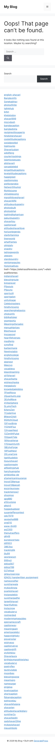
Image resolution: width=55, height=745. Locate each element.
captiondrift (10, 649)
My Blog (10, 7)
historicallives (11, 266)
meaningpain (11, 629)
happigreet (9, 177)
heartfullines (10, 604)
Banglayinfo (10, 98)
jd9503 (8, 543)
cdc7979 (8, 515)
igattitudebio (11, 457)
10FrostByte (10, 423)
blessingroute (11, 279)
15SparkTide (10, 437)
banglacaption (11, 125)
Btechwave (10, 331)
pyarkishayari (11, 591)
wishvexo (9, 642)
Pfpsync (8, 290)
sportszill (9, 293)
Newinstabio (10, 351)
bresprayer (10, 283)
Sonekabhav (10, 101)
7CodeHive (10, 413)
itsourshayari (11, 461)
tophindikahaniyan (14, 214)
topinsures (9, 146)
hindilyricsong (11, 307)
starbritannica (11, 235)
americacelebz (12, 632)
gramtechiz (10, 320)
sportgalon (9, 296)
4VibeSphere (11, 403)
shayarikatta (10, 379)
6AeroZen (9, 409)
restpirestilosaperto (14, 132)
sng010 (8, 522)
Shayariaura (10, 656)
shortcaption (10, 694)
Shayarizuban (11, 149)
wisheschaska (11, 382)
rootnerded (10, 615)
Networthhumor (12, 187)
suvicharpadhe (12, 598)
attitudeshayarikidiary (15, 711)
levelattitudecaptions (15, 173)
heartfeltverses (12, 337)
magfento (9, 341)
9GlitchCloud (11, 420)
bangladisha (10, 129)
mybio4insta (10, 587)
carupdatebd (11, 166)
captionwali (10, 225)
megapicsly (10, 385)
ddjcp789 (9, 567)
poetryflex (9, 666)
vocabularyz (10, 611)
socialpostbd (11, 142)
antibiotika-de (11, 474)
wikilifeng (9, 153)
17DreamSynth (12, 444)
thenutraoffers (11, 533)
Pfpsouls (8, 286)
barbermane (10, 348)
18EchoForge (11, 447)
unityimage (10, 300)
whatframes (10, 242)
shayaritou (9, 221)
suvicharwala (11, 584)
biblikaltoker (10, 317)
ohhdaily (8, 245)
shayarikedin (11, 718)
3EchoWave (10, 399)
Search (7, 73)
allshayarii (9, 163)
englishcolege (11, 355)
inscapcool (9, 334)
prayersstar (10, 639)
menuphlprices (12, 327)
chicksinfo (9, 314)
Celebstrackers (12, 303)
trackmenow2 (11, 492)
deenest (8, 361)
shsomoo (9, 495)
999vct (8, 560)
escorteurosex (11, 488)
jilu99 (7, 553)
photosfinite (10, 105)
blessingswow (11, 676)
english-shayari (12, 94)
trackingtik (9, 550)
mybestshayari (12, 724)
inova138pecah (12, 485)
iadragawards (11, 252)
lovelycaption (11, 690)
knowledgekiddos (13, 389)
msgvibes (9, 673)
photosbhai (10, 211)
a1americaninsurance (15, 478)
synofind (8, 344)
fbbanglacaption (12, 697)
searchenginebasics (14, 310)
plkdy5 (7, 505)
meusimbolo (10, 728)
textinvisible (10, 670)
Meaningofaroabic (13, 324)
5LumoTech (10, 406)
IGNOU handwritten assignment (21, 577)
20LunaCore (10, 454)
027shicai (9, 570)
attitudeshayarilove (14, 228)
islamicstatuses (12, 159)
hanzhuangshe (12, 471)
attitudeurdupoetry (14, 204)
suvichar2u (10, 714)
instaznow (9, 608)
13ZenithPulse (11, 433)
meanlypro (9, 680)
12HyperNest (11, 430)
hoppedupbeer (12, 509)
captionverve (11, 646)
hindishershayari (13, 136)
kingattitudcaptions (14, 170)
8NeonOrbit (10, 416)
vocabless (9, 368)
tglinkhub (9, 108)
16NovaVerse (11, 440)
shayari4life (10, 201)
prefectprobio (11, 183)
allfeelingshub (11, 468)
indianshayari (11, 276)
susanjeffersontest (14, 512)
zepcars (8, 255)
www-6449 (10, 526)
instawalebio (11, 594)
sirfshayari (9, 375)
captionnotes (11, 180)
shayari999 (10, 118)
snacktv (8, 248)
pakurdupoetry (12, 218)
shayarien (9, 707)
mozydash (9, 122)
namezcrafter (11, 581)
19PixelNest (10, 450)
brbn (6, 111)
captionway (10, 625)
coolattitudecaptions (15, 139)
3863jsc (8, 546)
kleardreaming (11, 372)
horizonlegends (12, 231)
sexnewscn (10, 557)
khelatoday (10, 115)
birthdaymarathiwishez (16, 659)
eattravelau (10, 700)
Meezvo (8, 365)
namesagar (10, 683)
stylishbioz (9, 652)
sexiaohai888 (11, 519)
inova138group (12, 481)
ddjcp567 (9, 563)
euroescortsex (11, 540)
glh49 (7, 536)
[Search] (8, 58)
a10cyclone (10, 502)
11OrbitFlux (10, 426)
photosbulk (10, 207)
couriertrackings (12, 156)
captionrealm (11, 464)
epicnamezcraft (12, 622)
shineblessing (11, 194)
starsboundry (11, 259)
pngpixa (8, 687)
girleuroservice (12, 574)
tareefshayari (11, 601)
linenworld (9, 238)
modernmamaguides (15, 618)
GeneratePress (41, 740)
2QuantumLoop (12, 396)
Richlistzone (10, 190)
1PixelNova (10, 392)
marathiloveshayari (14, 197)
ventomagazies (12, 262)
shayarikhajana (12, 704)
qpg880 (8, 498)
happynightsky (11, 635)
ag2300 (8, 529)
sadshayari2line (12, 721)
